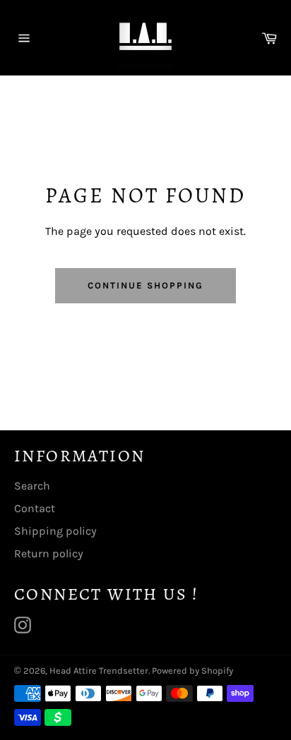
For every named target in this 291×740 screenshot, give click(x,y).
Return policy (48, 553)
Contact (34, 508)
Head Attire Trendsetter (98, 670)
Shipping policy (55, 531)
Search (32, 485)
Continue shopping (145, 285)
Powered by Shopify (192, 670)
